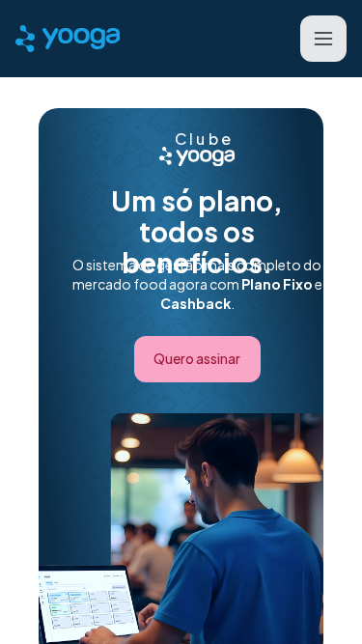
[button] (323, 38)
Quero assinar (196, 358)
